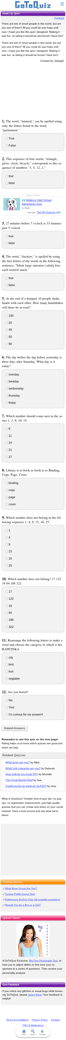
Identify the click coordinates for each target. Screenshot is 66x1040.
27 (10, 456)
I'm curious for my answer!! (25, 714)
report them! (35, 994)
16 (10, 558)
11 (10, 435)
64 (10, 612)
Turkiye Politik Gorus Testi (20, 894)
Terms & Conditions (17, 1019)
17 (10, 591)
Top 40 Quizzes (46, 212)
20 (10, 322)
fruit (10, 671)
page (11, 497)
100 (11, 315)
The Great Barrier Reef (19, 780)
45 (10, 329)
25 (10, 565)
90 (10, 343)
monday (13, 374)
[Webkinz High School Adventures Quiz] (11, 204)
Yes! (11, 707)
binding (13, 483)
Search (33, 1034)
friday (12, 402)
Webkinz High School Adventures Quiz (37, 202)
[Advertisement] (33, 90)
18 (10, 605)
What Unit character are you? (23, 768)
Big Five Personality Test (43, 960)
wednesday (16, 388)
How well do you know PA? (22, 774)
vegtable (14, 678)
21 (10, 449)
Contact (55, 1019)
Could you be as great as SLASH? (26, 786)
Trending (42, 1034)
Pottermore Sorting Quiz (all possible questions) (32, 899)
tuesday (13, 381)
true (11, 176)
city (10, 657)
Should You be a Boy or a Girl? (23, 904)
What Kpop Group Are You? (21, 888)
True (11, 138)
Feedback (59, 18)
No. (10, 700)
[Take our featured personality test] (33, 940)
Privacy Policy (40, 1019)
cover (12, 504)
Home (24, 1034)
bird (11, 664)
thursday (14, 395)
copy (11, 490)
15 (10, 551)
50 (10, 336)
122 (11, 598)
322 (11, 626)
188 (11, 619)
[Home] (33, 5)
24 (10, 442)
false (11, 183)
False (12, 145)
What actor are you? (18, 762)
